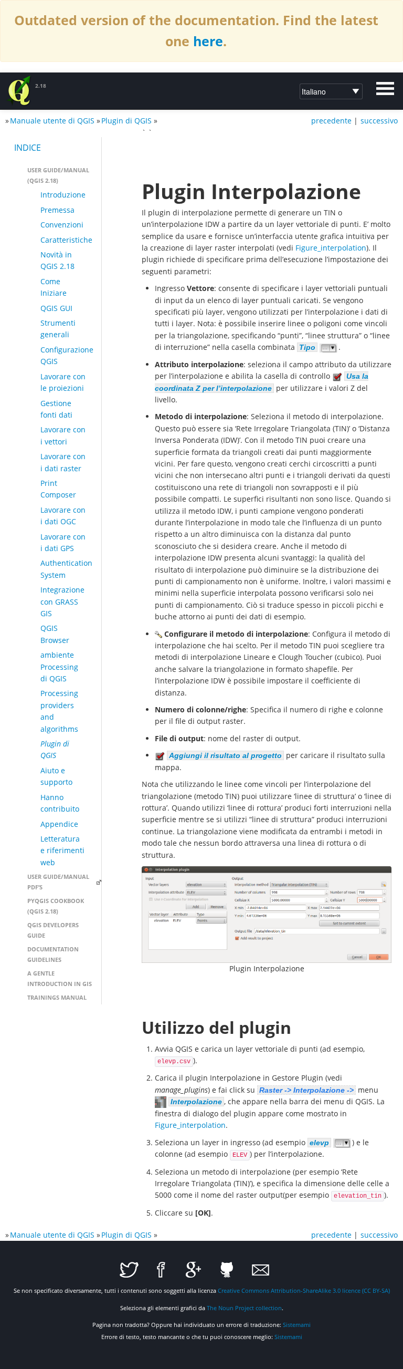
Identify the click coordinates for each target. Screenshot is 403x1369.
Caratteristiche (66, 240)
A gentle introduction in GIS (59, 978)
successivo (379, 121)
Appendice (59, 824)
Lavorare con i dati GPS (63, 542)
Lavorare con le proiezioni (63, 382)
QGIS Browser (54, 634)
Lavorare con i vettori (63, 435)
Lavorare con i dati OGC (63, 515)
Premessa (57, 210)
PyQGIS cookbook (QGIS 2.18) (55, 906)
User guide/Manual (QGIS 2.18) (58, 175)
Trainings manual (57, 997)
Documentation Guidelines (53, 954)
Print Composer (58, 489)
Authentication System (66, 568)
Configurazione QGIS (66, 355)
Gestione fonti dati (56, 409)
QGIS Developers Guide (53, 930)
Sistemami (297, 1325)
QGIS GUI (56, 308)
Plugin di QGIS (126, 121)
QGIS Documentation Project (19, 91)
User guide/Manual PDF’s (58, 882)
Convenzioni (61, 225)
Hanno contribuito (59, 803)
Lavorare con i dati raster (63, 462)
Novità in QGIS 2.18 (57, 260)
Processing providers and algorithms (59, 710)
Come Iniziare (53, 287)
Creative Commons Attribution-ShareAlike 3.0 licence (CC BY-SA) (304, 1290)
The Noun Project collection (244, 1308)
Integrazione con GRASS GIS (62, 601)
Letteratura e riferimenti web (62, 850)
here (208, 41)
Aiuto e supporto (56, 776)
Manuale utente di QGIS (52, 121)
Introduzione (63, 195)
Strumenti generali (58, 328)
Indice (27, 147)
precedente (331, 121)
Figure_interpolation (330, 248)
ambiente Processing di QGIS (59, 666)
